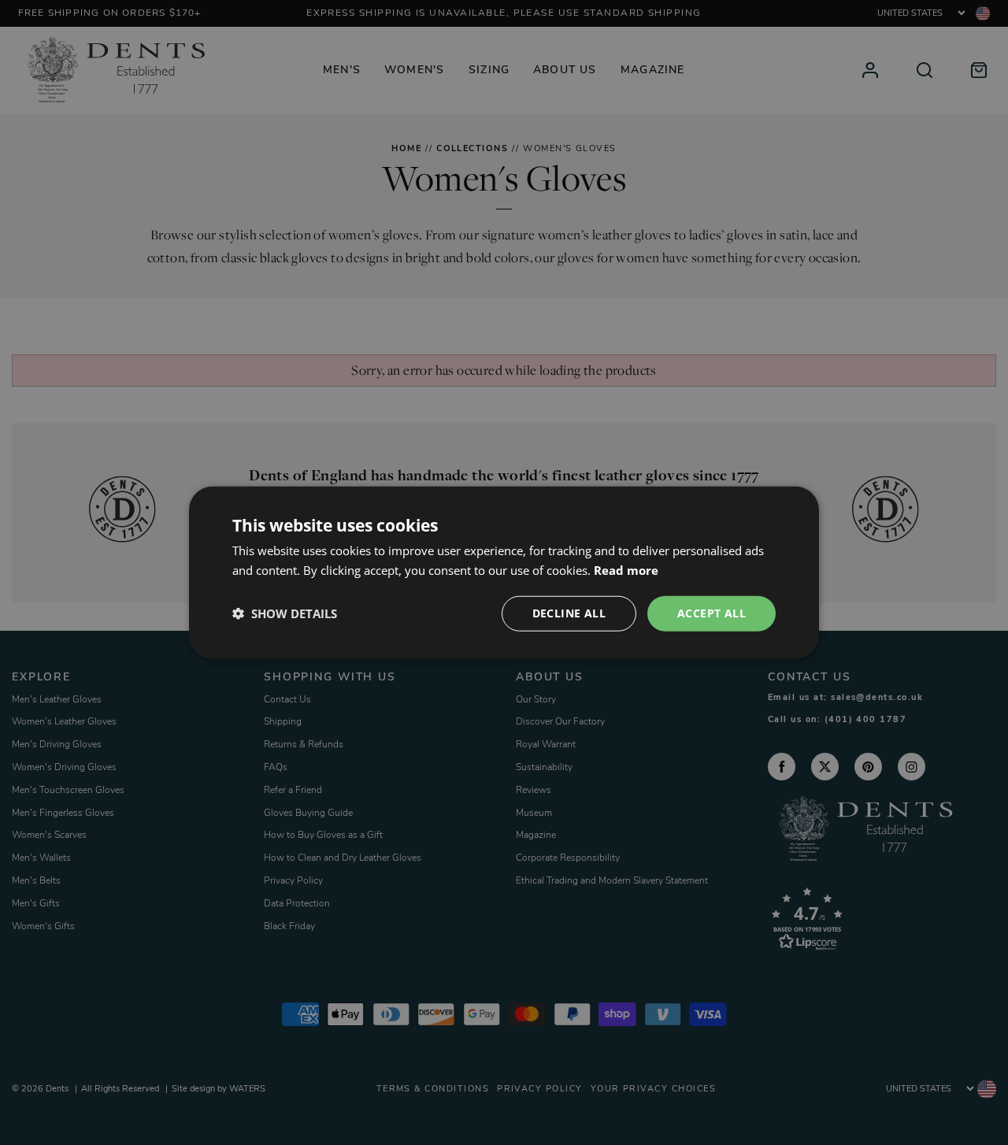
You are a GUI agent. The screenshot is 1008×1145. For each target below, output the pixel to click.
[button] (284, 613)
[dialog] (504, 573)
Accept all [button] (711, 613)
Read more (626, 570)
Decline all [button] (569, 613)
